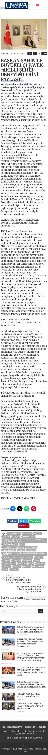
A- (35, 53)
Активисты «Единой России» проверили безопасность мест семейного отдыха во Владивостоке (30, 642)
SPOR (5, 570)
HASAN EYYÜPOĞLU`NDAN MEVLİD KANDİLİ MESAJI (28, 695)
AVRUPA (6, 537)
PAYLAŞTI (6, 567)
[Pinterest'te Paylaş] (33, 508)
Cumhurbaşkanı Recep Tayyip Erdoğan (20, 547)
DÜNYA (21, 550)
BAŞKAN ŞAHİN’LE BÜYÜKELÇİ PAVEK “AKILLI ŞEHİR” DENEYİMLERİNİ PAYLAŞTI (23, 540)
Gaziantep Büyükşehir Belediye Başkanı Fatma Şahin (23, 554)
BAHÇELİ (16, 537)
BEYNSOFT (37, 738)
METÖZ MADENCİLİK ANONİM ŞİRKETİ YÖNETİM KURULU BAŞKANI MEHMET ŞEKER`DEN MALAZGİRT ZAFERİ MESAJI (30, 657)
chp (22, 544)
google (39, 558)
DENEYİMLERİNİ (9, 550)
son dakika (38, 567)
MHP (31, 564)
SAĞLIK (17, 567)
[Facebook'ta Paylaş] (13, 508)
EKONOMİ (31, 550)
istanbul (27, 561)
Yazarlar (30, 726)
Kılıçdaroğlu (9, 564)
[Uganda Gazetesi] (16, 4)
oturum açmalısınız (9, 601)
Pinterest (23, 525)
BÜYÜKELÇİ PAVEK (10, 544)
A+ (30, 53)
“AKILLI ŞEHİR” (14, 534)
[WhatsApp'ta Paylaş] (26, 508)
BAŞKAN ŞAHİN (29, 537)
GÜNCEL (6, 561)
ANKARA (37, 534)
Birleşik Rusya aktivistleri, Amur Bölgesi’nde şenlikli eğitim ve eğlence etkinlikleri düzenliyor (30, 629)
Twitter (23, 521)
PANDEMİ (40, 564)
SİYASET (26, 567)
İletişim (42, 726)
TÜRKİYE (14, 570)
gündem (16, 561)
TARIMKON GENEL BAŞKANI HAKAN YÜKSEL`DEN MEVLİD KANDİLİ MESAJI (30, 706)
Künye (18, 726)
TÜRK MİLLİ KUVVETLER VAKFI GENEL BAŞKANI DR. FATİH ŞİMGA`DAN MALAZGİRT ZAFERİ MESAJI (31, 671)
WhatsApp (35, 521)
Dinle (45, 53)
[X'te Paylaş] (20, 508)
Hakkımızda (6, 726)
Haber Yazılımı (12, 738)
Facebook (12, 521)
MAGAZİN (22, 564)
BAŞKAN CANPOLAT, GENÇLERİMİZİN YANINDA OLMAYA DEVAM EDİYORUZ (19, 579)
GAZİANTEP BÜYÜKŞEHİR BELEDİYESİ (17, 558)
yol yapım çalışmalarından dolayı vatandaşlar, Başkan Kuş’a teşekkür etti (29, 588)
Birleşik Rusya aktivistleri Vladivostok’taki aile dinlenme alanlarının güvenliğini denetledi (31, 684)
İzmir (37, 561)
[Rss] (24, 745)
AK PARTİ (27, 534)
